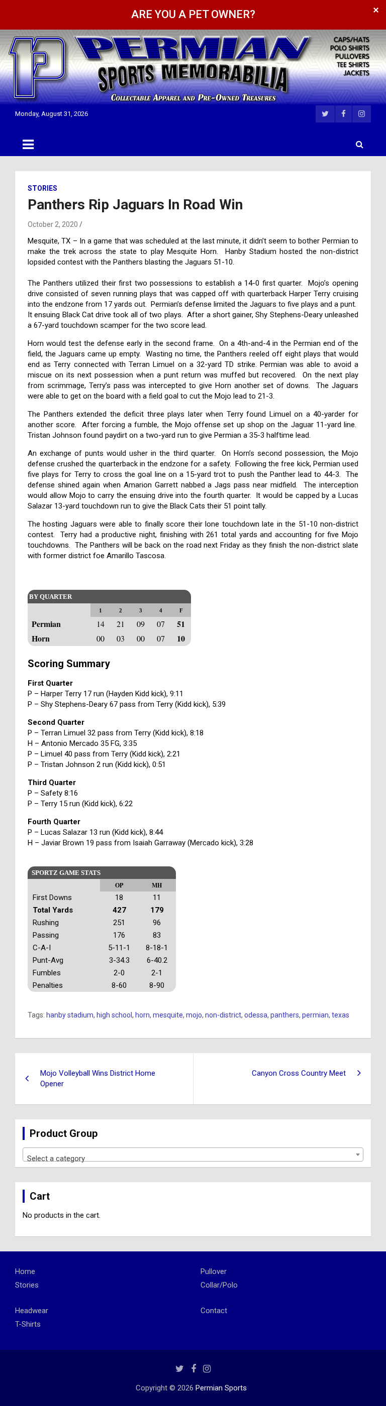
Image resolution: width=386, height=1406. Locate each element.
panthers (284, 1015)
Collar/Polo (219, 1285)
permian (315, 1015)
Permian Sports (221, 1387)
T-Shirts (28, 1324)
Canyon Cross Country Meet (299, 1073)
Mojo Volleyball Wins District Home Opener (97, 1078)
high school (114, 1015)
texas (340, 1015)
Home (25, 1271)
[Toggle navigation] (28, 144)
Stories (42, 188)
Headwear (31, 1310)
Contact (214, 1310)
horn (142, 1015)
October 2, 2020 (53, 224)
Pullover (214, 1271)
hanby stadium (69, 1015)
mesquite (168, 1015)
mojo (194, 1015)
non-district (223, 1015)
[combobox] (193, 1154)
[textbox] (193, 1159)
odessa (255, 1015)
